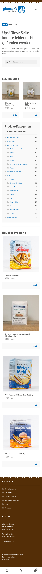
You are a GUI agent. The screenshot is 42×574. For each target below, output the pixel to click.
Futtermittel (11, 141)
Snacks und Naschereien (18, 206)
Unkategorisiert (12, 217)
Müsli (9, 175)
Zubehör (12, 213)
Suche (21, 570)
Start (5, 25)
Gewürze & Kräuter (16, 183)
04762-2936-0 (9, 534)
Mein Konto (7, 570)
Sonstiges (10, 179)
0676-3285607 (11, 536)
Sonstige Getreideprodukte (19, 164)
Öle (11, 198)
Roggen (12, 160)
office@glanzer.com (8, 541)
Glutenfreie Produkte (14, 172)
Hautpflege (13, 187)
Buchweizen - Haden (16, 149)
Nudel (12, 194)
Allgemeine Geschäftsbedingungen (12, 554)
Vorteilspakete (14, 210)
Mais (11, 156)
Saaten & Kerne (15, 202)
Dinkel (12, 153)
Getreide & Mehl (12, 145)
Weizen (12, 168)
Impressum (5, 559)
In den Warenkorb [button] (16, 115)
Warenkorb (32, 568)
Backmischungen (13, 137)
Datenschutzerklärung (9, 557)
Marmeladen (14, 191)
